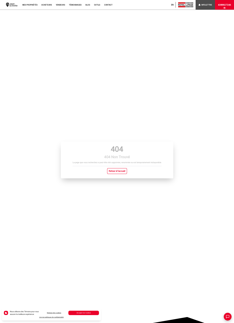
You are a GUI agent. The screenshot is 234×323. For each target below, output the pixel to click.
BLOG (88, 5)
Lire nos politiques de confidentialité (51, 317)
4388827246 (224, 5)
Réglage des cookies (54, 313)
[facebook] (224, 8)
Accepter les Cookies (84, 313)
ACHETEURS (46, 5)
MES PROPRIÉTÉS (30, 5)
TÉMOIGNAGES (75, 5)
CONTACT (108, 5)
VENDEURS (60, 5)
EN (172, 5)
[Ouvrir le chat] (228, 317)
